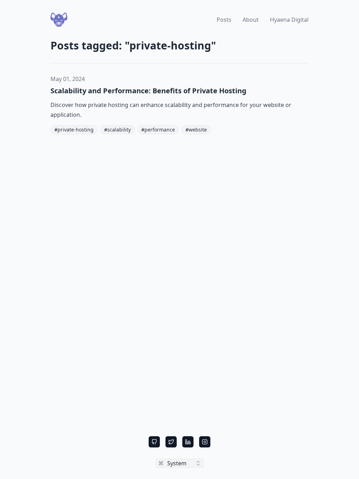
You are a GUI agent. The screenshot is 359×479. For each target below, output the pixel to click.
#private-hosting (74, 129)
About (251, 19)
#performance (158, 129)
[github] (154, 441)
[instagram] (204, 441)
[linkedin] (188, 441)
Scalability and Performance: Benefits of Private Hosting (148, 90)
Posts (224, 19)
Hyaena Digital (289, 19)
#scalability (117, 129)
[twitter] (171, 441)
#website (196, 129)
